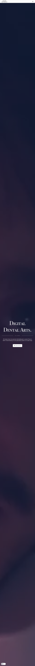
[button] (32, 1)
